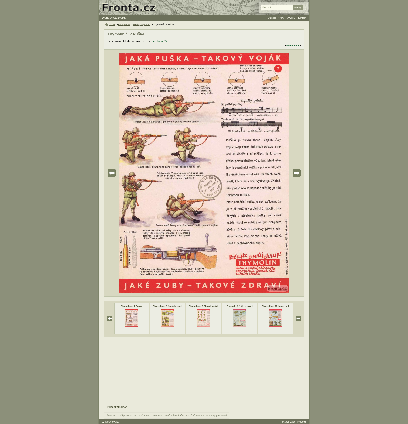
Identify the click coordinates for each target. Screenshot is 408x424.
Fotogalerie (124, 24)
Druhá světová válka (114, 17)
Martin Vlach (292, 45)
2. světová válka (110, 421)
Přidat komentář (117, 407)
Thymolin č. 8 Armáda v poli (167, 306)
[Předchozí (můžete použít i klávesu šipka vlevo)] (123, 173)
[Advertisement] (204, 370)
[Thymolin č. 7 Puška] (131, 326)
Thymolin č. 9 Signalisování (203, 306)
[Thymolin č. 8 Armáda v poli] (167, 326)
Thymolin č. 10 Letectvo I (240, 306)
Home (112, 24)
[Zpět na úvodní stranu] (131, 7)
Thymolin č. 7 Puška (131, 306)
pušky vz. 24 (160, 41)
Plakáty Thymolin (141, 24)
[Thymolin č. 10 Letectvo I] (239, 326)
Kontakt (302, 18)
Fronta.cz (301, 421)
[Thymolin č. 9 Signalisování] (203, 326)
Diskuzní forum (276, 18)
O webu (291, 18)
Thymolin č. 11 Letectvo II (275, 306)
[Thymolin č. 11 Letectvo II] (275, 326)
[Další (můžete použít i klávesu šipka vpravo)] (285, 173)
